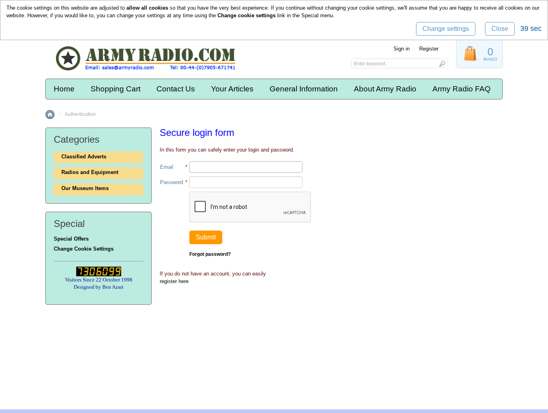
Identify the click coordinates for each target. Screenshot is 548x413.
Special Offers (71, 239)
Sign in (402, 49)
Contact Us (175, 89)
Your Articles (232, 89)
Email (166, 167)
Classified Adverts (83, 157)
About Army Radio (385, 89)
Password (171, 182)
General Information (304, 89)
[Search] (442, 63)
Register (428, 49)
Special (310, 15)
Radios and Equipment (89, 172)
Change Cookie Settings (84, 249)
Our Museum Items (85, 188)
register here (174, 281)
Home (64, 89)
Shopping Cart (115, 89)
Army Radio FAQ (461, 89)
